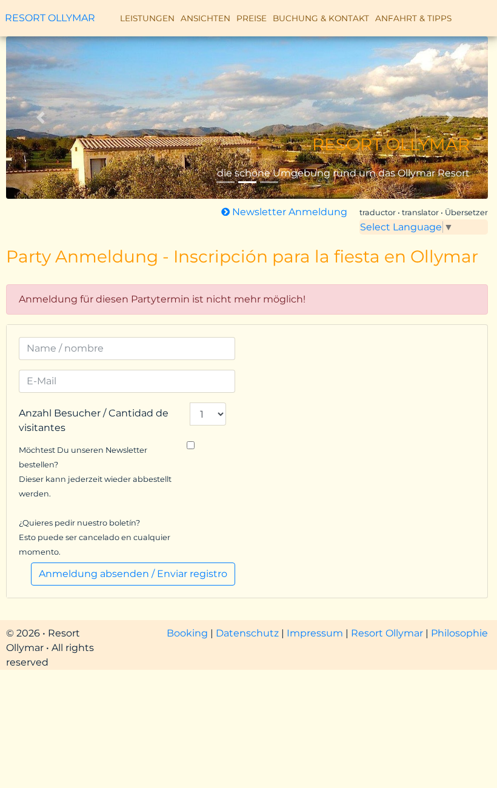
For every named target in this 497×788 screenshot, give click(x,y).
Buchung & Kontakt (321, 18)
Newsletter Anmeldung (288, 212)
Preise (251, 18)
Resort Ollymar (387, 633)
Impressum (316, 633)
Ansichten (205, 18)
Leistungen (147, 18)
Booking (188, 633)
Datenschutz (248, 633)
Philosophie (459, 633)
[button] (42, 117)
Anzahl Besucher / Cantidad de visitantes (93, 420)
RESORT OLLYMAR (50, 18)
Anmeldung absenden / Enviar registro (133, 573)
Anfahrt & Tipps (413, 18)
